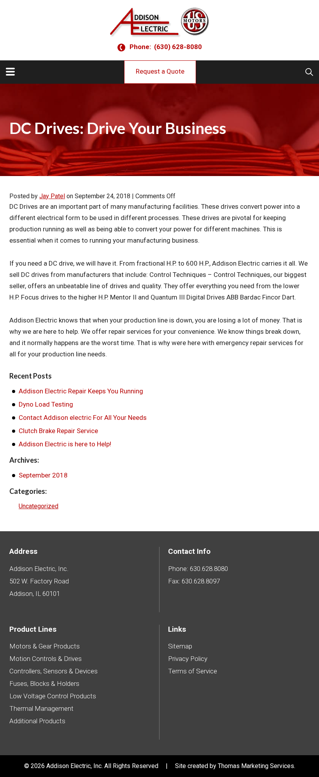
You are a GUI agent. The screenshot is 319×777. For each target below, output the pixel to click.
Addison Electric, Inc (74, 766)
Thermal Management (41, 708)
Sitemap (180, 646)
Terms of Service (192, 671)
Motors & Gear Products (44, 646)
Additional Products (37, 721)
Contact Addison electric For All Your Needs (83, 417)
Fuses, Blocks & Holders (44, 683)
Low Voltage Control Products (52, 696)
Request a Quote (160, 71)
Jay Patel (52, 196)
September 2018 (43, 475)
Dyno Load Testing (46, 404)
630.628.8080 (209, 569)
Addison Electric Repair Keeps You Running (81, 391)
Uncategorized (38, 506)
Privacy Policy (187, 658)
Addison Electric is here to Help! (65, 444)
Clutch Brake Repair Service (58, 431)
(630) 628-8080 (178, 47)
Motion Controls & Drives (45, 658)
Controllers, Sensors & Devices (53, 671)
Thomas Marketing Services (256, 766)
